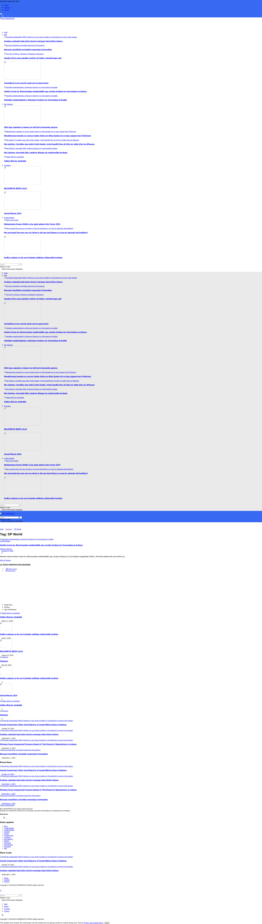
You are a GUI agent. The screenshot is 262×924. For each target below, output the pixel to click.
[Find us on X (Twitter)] (3, 16)
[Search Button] (0, 262)
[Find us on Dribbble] (9, 818)
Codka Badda (9, 217)
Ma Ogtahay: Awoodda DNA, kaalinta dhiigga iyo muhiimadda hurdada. (36, 153)
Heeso (6, 834)
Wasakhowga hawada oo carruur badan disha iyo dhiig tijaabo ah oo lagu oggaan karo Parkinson (47, 136)
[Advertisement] (37, 24)
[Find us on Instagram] (6, 818)
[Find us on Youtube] (4, 16)
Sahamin (4, 661)
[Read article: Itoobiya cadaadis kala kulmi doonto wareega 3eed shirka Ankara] (131, 776)
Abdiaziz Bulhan (6, 549)
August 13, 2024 (7, 551)
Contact (7, 7)
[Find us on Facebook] (1, 16)
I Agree (107, 923)
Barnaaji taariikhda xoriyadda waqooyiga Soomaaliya (28, 49)
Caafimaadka (9, 828)
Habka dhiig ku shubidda (15, 161)
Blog (5, 826)
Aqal (5, 32)
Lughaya (7, 837)
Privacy (7, 10)
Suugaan (7, 165)
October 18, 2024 (7, 774)
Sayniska (7, 843)
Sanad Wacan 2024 (12, 213)
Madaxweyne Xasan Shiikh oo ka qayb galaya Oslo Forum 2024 (32, 224)
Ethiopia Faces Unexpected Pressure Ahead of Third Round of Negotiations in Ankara (38, 744)
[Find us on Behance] (8, 818)
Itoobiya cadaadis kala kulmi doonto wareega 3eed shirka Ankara (33, 41)
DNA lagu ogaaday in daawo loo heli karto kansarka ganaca (30, 127)
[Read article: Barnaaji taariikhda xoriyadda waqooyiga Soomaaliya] (131, 796)
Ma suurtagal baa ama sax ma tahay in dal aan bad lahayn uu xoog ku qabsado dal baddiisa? (46, 233)
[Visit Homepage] (7, 18)
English (7, 832)
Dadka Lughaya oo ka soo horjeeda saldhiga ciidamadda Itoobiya (33, 257)
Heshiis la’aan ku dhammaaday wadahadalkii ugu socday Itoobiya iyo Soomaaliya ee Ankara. (45, 91)
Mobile (6, 841)
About (6, 5)
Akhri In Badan (5, 560)
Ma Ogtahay (8, 104)
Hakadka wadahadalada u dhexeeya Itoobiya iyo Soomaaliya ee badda (35, 100)
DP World (17, 529)
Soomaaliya (8, 845)
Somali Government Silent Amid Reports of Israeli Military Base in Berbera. (33, 725)
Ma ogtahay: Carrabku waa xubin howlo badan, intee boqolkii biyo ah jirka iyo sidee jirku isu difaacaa (49, 144)
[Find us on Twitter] (4, 818)
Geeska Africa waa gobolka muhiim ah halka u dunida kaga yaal (32, 58)
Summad (8, 529)
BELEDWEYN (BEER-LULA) (15, 188)
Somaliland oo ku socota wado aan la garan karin (26, 83)
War (5, 34)
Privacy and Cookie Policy (93, 923)
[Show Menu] (0, 512)
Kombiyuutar (8, 835)
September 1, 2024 (8, 784)
